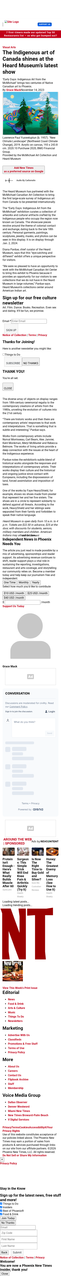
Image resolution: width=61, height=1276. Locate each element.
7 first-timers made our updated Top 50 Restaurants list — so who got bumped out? (30, 34)
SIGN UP (11, 330)
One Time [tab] (9, 582)
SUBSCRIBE (13, 363)
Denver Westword (18, 1106)
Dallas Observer (17, 1102)
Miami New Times (19, 1111)
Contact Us (14, 1075)
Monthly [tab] (24, 582)
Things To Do (16, 1016)
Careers (13, 1070)
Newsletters (15, 1021)
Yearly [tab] (35, 582)
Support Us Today (13, 606)
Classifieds (14, 1039)
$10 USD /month (14, 593)
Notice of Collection (14, 335)
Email (7, 321)
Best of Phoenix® (13, 1210)
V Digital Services (18, 1119)
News (11, 999)
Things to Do (10, 1203)
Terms (32, 335)
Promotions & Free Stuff (23, 1043)
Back (4, 1252)
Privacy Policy (16, 1052)
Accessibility (36, 1127)
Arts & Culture (16, 1008)
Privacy (42, 335)
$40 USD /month (14, 597)
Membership (15, 1088)
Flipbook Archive (18, 1079)
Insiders (7, 1207)
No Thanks (7, 1222)
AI (45, 1127)
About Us (13, 1066)
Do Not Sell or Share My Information (25, 1155)
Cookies (24, 1127)
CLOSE (8, 388)
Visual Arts (9, 47)
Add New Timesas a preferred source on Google (23, 169)
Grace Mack (13, 90)
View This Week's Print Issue (20, 988)
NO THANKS (30, 363)
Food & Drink (16, 1003)
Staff (11, 1083)
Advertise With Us (19, 1035)
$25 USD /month (37, 593)
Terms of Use (16, 1048)
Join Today (8, 1218)
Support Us (44, 24)
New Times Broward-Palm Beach (28, 1115)
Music (11, 1012)
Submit (17, 1252)
